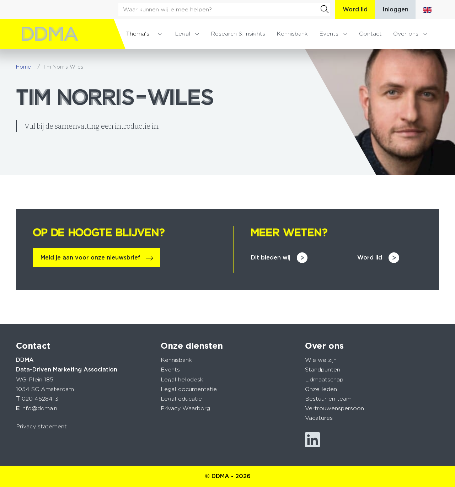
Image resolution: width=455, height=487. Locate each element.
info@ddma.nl (40, 408)
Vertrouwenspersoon (334, 408)
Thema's (137, 33)
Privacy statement (41, 426)
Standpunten (322, 369)
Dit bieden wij (270, 257)
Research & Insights (238, 33)
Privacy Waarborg (185, 408)
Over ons (405, 33)
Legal (183, 33)
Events (328, 33)
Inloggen (395, 9)
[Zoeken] (325, 9)
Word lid (355, 9)
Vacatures (319, 417)
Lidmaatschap (324, 379)
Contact (370, 33)
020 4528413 (40, 398)
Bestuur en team (328, 398)
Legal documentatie (189, 389)
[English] (427, 9)
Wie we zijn (321, 360)
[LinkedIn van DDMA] (312, 440)
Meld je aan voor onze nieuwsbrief (90, 257)
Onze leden (321, 389)
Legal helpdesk (182, 379)
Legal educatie (181, 398)
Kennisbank (292, 33)
